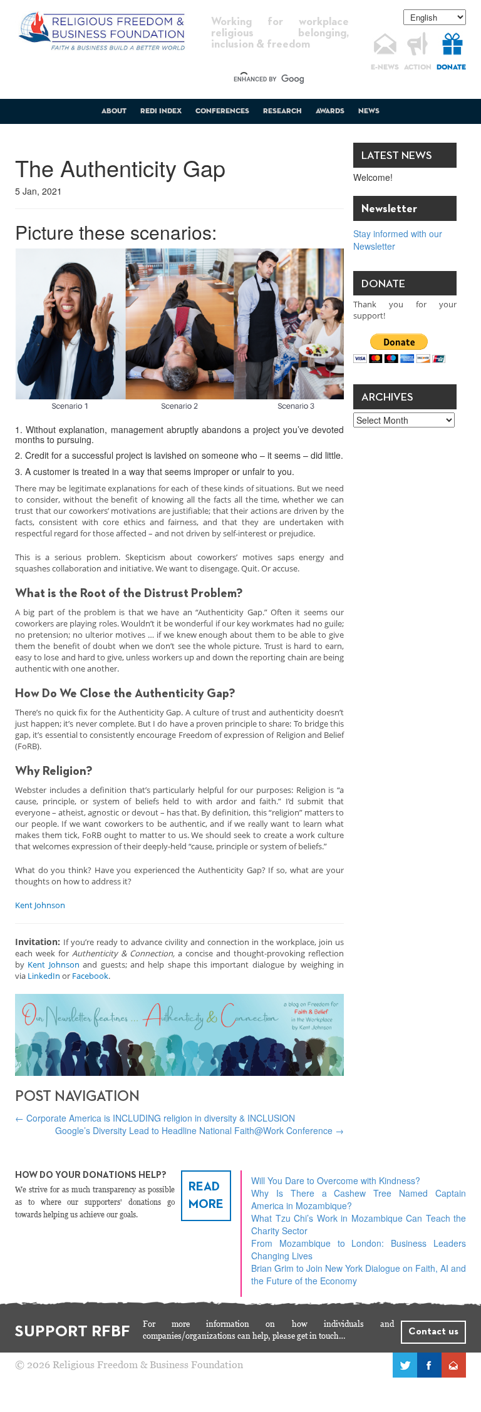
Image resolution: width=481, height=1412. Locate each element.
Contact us (433, 1332)
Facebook (90, 975)
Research (282, 111)
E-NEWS (385, 67)
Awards (330, 111)
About (114, 111)
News (369, 111)
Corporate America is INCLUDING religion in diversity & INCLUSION (155, 1118)
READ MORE (206, 1195)
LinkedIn (44, 975)
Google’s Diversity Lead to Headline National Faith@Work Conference (199, 1130)
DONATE (451, 67)
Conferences (222, 111)
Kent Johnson (40, 905)
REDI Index (161, 111)
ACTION (418, 67)
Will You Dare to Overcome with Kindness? (335, 1180)
